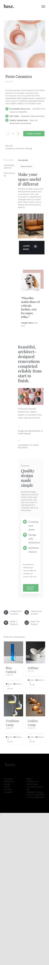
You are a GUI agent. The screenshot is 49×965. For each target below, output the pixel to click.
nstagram (9, 792)
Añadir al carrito (34, 133)
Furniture (20, 148)
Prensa (7, 787)
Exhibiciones (9, 781)
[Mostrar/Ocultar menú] (43, 6)
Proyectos (8, 779)
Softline (33, 668)
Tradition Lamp (12, 723)
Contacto (8, 789)
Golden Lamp (33, 723)
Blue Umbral (11, 670)
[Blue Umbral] (13, 652)
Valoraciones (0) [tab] (9, 174)
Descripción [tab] (9, 160)
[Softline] (35, 652)
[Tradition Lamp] (13, 705)
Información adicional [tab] (9, 166)
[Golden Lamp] (35, 705)
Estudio (7, 784)
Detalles (18, 684)
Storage (29, 148)
